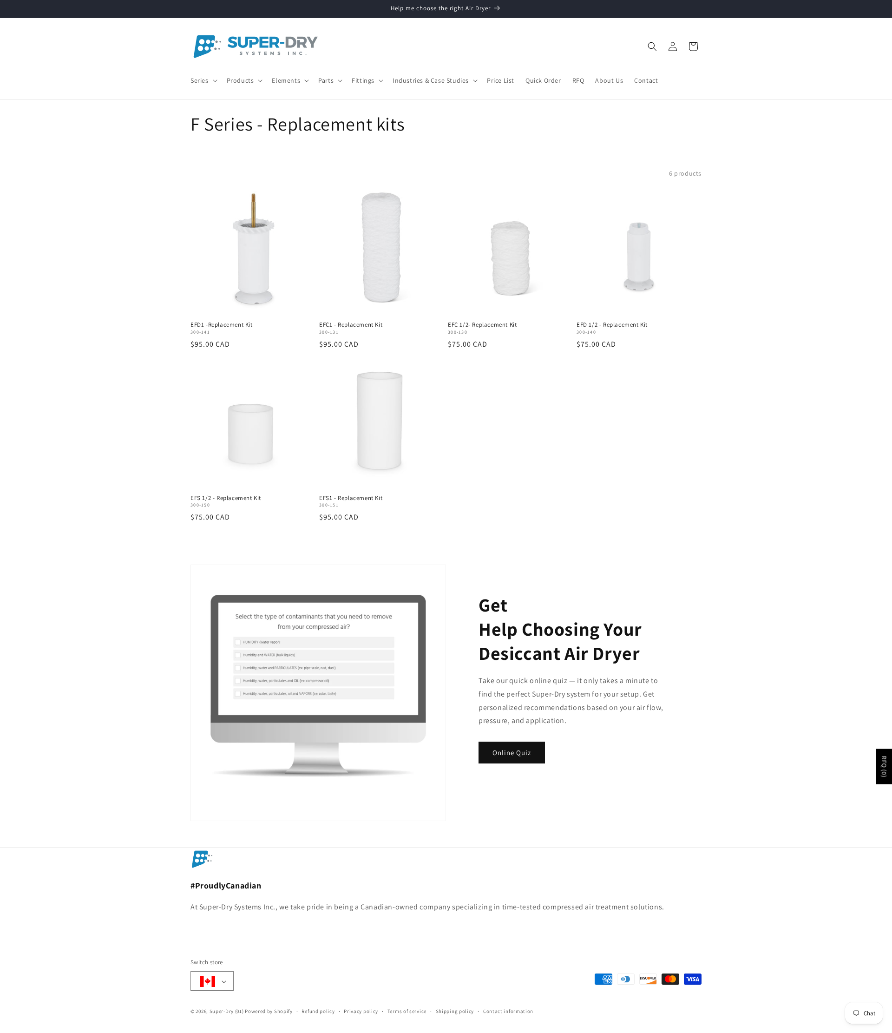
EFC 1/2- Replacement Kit (482, 325)
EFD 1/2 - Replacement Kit (612, 325)
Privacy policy (361, 1011)
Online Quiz (511, 752)
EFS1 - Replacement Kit (350, 498)
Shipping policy (455, 1011)
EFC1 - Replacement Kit (350, 325)
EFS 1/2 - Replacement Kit (225, 498)
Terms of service (406, 1011)
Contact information (508, 1011)
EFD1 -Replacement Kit (221, 325)
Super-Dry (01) (227, 1011)
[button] (203, 80)
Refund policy (318, 1011)
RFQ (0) (884, 766)
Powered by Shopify (269, 1011)
